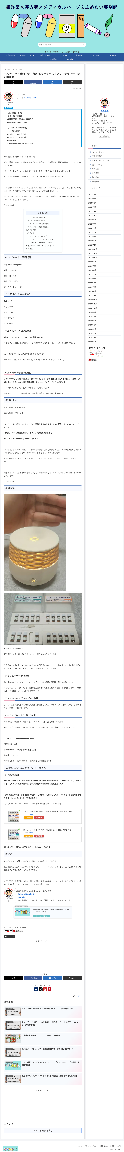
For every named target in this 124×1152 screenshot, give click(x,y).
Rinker (31, 814)
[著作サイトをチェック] (36, 989)
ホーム (80, 1146)
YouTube (21, 897)
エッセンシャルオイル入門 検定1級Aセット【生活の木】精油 (47, 811)
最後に (30, 249)
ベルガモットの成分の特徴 (39, 224)
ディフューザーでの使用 (38, 236)
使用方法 (31, 233)
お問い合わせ (104, 1146)
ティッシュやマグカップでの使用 (41, 239)
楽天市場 (39, 817)
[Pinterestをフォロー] (49, 989)
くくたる (104, 111)
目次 (40, 213)
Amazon (28, 817)
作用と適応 (32, 230)
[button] (84, 45)
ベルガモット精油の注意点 (39, 227)
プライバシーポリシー (91, 1146)
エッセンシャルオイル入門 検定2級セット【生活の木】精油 (47, 830)
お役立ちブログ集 (115, 1146)
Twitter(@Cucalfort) (26, 894)
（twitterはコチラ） (30, 98)
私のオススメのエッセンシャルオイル (41, 246)
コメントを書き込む (43, 1130)
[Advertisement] (43, 956)
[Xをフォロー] (41, 989)
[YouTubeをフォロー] (45, 989)
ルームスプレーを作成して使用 (41, 242)
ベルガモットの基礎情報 (36, 217)
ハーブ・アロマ (10, 936)
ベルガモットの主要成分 (36, 220)
